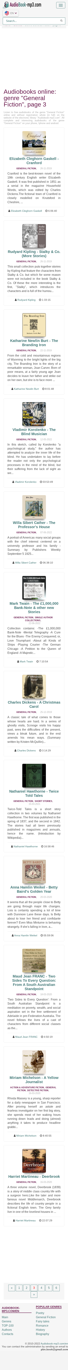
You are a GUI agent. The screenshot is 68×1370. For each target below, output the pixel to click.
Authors (7, 1329)
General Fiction (26, 168)
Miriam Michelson (26, 1135)
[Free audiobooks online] (23, 4)
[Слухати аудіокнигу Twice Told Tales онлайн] (34, 775)
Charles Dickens (26, 750)
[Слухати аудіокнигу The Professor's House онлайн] (34, 507)
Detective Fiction (37, 1090)
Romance (42, 1325)
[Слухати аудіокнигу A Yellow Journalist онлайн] (34, 1062)
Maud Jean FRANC (26, 1036)
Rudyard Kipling (26, 299)
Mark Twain (26, 661)
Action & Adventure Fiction (27, 1087)
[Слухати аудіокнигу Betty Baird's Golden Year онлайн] (34, 871)
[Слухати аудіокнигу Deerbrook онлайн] (34, 1161)
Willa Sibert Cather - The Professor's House (34, 525)
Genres (6, 1321)
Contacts (7, 1334)
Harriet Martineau (26, 1220)
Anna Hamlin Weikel (25, 935)
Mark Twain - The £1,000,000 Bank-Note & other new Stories (34, 607)
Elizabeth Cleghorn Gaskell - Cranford (34, 161)
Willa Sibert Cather (25, 562)
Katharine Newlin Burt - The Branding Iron (34, 343)
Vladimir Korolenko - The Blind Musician (34, 432)
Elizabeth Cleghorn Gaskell (26, 210)
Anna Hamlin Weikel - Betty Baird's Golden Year (34, 889)
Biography (42, 1334)
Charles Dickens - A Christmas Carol (34, 704)
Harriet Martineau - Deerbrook (34, 1176)
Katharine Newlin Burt (26, 388)
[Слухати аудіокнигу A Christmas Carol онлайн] (34, 686)
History (40, 1329)
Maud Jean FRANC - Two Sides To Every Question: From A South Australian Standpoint (34, 982)
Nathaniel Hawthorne (26, 846)
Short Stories (43, 801)
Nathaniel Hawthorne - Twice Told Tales (34, 793)
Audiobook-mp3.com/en (54, 1343)
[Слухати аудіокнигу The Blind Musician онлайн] (34, 414)
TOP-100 (8, 1325)
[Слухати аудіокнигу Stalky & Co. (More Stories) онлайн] (34, 236)
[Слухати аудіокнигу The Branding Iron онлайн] (34, 325)
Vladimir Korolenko (25, 481)
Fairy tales (42, 1321)
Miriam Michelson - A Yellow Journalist (34, 1080)
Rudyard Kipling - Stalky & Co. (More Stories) (34, 254)
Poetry (40, 1313)
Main (5, 1317)
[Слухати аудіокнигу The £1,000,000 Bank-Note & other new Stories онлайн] (34, 588)
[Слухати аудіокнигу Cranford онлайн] (34, 143)
